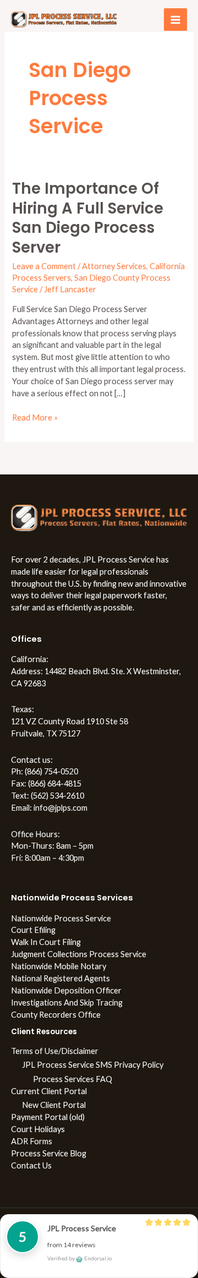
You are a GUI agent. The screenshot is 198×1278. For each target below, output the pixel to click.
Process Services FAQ (72, 1079)
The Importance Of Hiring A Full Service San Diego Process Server (87, 218)
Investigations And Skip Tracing (67, 1002)
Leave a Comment (44, 266)
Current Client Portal (49, 1091)
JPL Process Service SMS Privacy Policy (92, 1064)
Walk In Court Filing (46, 942)
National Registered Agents (60, 978)
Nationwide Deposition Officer (66, 990)
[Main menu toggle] (175, 19)
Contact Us (31, 1165)
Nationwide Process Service (61, 918)
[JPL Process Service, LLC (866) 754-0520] (64, 20)
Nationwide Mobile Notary (58, 966)
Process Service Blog (48, 1153)
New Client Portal (54, 1105)
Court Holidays (38, 1129)
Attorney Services (114, 266)
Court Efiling (33, 930)
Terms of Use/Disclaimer (54, 1051)
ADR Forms (31, 1141)
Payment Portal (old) (48, 1117)
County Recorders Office (56, 1014)
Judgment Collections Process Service (78, 954)
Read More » (35, 417)
